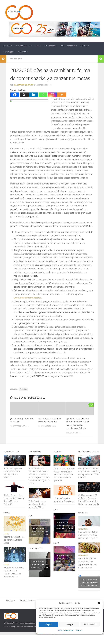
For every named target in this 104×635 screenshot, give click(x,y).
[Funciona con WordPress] (14, 627)
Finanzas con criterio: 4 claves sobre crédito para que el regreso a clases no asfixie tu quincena (64, 474)
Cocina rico (16, 59)
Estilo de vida (49, 45)
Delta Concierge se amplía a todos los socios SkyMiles (37, 504)
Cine (62, 45)
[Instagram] (52, 94)
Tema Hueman (33, 627)
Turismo (83, 45)
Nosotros (22, 52)
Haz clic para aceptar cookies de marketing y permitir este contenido (39, 531)
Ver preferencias (90, 624)
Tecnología (8, 52)
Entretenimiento (23, 45)
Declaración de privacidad (66, 630)
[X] (24, 94)
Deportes (71, 45)
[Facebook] (14, 94)
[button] (99, 603)
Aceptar (48, 624)
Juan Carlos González (23, 85)
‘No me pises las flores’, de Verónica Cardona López (14, 540)
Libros (6, 534)
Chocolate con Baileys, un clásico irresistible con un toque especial (88, 535)
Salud (37, 45)
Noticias (7, 45)
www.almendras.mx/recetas (27, 297)
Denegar (69, 624)
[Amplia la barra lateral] (3, 59)
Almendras (23, 389)
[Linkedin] (33, 94)
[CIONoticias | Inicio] (18, 12)
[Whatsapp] (43, 94)
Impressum (78, 630)
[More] (61, 94)
